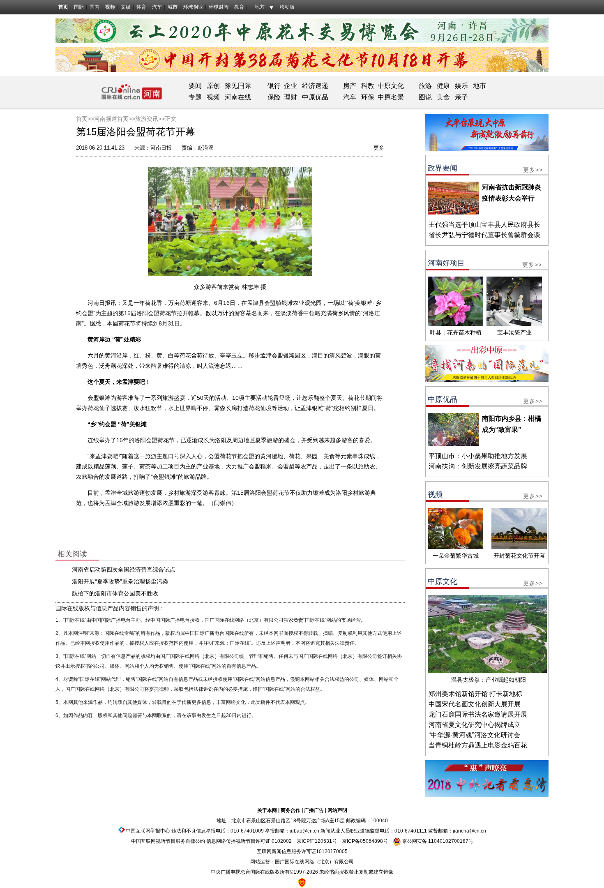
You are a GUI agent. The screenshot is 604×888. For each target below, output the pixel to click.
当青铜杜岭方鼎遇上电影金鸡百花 (478, 745)
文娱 (126, 7)
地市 (479, 85)
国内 (94, 7)
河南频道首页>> (114, 119)
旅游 (425, 85)
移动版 (287, 7)
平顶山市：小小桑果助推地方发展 (478, 455)
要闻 (195, 85)
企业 (290, 85)
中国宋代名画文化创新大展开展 (475, 704)
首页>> (85, 119)
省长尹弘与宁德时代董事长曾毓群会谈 (484, 234)
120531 (323, 841)
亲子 (461, 97)
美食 (443, 97)
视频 (110, 7)
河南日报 (161, 148)
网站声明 (337, 810)
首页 (63, 7)
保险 (274, 97)
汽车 (157, 7)
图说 (425, 97)
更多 (378, 148)
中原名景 (391, 97)
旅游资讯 (146, 119)
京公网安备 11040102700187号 (437, 841)
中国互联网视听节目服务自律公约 (168, 841)
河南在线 (238, 97)
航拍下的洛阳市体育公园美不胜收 (115, 593)
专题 (195, 97)
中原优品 (315, 97)
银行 (274, 85)
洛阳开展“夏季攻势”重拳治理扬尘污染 (120, 581)
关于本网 (267, 810)
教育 (239, 7)
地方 (260, 7)
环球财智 (218, 7)
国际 (79, 7)
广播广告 (314, 810)
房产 (349, 85)
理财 (290, 97)
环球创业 (193, 7)
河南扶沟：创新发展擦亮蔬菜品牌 (478, 466)
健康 (443, 85)
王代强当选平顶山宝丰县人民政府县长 (484, 224)
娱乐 (461, 85)
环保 (367, 97)
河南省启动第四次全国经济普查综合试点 (123, 569)
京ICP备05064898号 (365, 841)
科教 (367, 85)
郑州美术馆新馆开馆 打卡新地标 (475, 693)
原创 (213, 85)
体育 (141, 7)
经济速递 (314, 85)
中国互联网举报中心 (148, 831)
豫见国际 (238, 85)
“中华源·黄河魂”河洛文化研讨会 (474, 734)
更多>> (533, 170)
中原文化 (391, 85)
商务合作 (290, 810)
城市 (173, 7)
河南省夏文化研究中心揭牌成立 (475, 724)
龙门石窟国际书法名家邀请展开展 (478, 714)
